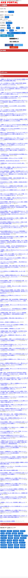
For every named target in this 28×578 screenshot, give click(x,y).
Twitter (3, 35)
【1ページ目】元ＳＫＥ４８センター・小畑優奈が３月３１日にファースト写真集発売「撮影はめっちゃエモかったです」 (14, 89)
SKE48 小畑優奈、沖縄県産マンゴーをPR (10, 328)
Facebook (9, 45)
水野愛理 (10, 547)
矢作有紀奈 (3, 544)
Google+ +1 (13, 47)
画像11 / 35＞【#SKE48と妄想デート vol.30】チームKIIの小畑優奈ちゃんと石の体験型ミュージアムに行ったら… (14, 145)
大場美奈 (3, 531)
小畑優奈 (9, 542)
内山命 (2, 533)
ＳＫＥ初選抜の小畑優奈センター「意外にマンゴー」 (13, 359)
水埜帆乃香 (24, 535)
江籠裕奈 (10, 538)
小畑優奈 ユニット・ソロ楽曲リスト (16, 33)
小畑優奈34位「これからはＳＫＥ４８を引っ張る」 (12, 163)
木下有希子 (3, 535)
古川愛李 (20, 533)
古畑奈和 (16, 538)
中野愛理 (23, 547)
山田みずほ (23, 538)
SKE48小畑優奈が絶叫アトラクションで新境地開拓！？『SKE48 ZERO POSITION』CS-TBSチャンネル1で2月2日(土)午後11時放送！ (13, 233)
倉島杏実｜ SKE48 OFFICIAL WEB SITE (10, 160)
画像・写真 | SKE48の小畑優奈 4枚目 (9, 470)
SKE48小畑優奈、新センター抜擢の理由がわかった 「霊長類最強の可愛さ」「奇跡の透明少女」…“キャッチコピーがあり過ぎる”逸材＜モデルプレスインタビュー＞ (14, 213)
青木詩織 (3, 540)
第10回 (11, 30)
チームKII (11, 11)
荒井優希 (23, 544)
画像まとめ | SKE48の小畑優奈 (7, 521)
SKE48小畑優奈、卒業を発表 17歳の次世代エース (12, 318)
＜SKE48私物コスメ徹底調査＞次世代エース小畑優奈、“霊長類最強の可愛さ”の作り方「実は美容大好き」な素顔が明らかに (13, 207)
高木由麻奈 (17, 535)
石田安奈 (23, 531)
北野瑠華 (9, 540)
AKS (8, 25)
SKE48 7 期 (9, 22)
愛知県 (7, 17)
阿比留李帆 (16, 531)
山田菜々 (9, 531)
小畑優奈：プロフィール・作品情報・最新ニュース (12, 502)
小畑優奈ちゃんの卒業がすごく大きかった (10, 295)
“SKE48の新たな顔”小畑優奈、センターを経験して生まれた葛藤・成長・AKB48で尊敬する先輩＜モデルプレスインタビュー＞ (14, 393)
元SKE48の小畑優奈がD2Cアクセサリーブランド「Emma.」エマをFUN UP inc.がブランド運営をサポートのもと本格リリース (13, 437)
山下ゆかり (3, 538)
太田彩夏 (3, 542)
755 (11, 35)
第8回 (18, 27)
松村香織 (10, 535)
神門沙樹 (10, 544)
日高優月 (21, 540)
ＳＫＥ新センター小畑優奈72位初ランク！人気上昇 (12, 189)
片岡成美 (15, 542)
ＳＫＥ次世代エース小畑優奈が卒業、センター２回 (12, 271)
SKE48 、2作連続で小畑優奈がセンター (9, 322)
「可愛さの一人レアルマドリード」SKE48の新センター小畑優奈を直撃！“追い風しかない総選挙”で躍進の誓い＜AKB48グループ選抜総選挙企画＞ (13, 442)
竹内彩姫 (15, 540)
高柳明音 (14, 533)
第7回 (8, 27)
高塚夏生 (16, 544)
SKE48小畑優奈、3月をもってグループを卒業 (11, 158)
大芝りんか (22, 542)
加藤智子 (8, 533)
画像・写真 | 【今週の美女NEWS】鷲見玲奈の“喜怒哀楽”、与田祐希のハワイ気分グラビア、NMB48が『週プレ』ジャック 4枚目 (13, 374)
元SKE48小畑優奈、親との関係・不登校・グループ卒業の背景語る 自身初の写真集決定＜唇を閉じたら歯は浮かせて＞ (13, 242)
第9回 (2, 30)
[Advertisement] (14, 61)
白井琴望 (16, 547)
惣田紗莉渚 (3, 547)
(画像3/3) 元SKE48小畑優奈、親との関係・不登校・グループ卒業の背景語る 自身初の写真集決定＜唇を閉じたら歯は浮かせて (14, 291)
